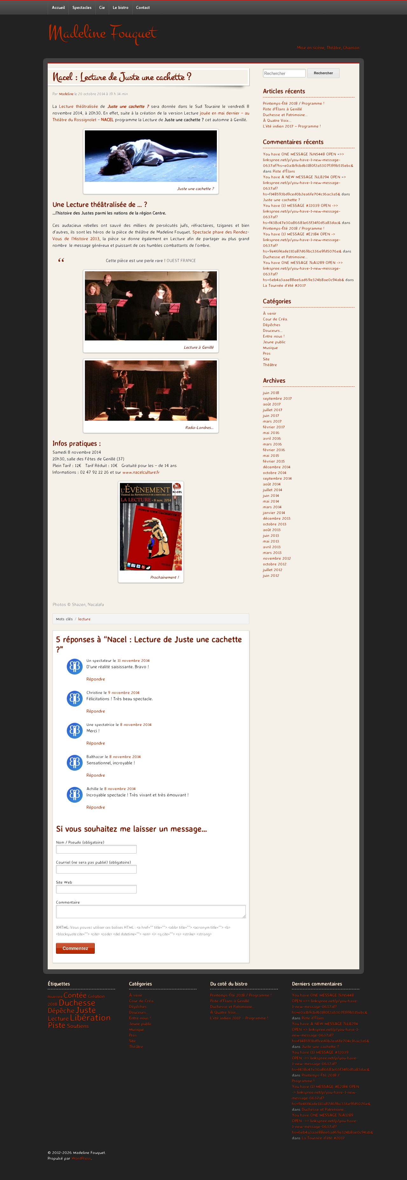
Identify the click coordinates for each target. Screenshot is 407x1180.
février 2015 (274, 461)
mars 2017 (272, 421)
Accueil (58, 7)
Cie (102, 7)
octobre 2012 (274, 563)
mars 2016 (272, 443)
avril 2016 (272, 438)
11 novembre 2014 (133, 660)
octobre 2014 (274, 472)
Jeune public (274, 341)
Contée (75, 995)
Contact (143, 7)
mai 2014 (271, 501)
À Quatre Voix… (277, 120)
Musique (270, 347)
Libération (90, 1017)
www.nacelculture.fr (140, 472)
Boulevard (55, 996)
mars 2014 (272, 506)
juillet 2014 (272, 489)
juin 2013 (271, 535)
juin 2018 (271, 392)
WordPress (81, 1158)
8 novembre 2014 (136, 724)
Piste (57, 1025)
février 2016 (274, 449)
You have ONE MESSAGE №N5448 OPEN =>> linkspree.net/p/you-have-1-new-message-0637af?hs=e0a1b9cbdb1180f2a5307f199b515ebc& (308, 159)
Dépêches (271, 324)
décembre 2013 (277, 518)
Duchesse (77, 1002)
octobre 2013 (274, 523)
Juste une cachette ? (281, 199)
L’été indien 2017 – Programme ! (292, 126)
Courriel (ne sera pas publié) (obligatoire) (93, 862)
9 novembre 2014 (124, 692)
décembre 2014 (277, 466)
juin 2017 (271, 415)
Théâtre (270, 364)
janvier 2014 (274, 512)
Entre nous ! (274, 336)
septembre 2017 (277, 398)
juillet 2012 (272, 569)
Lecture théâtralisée (78, 106)
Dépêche (61, 1010)
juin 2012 (271, 575)
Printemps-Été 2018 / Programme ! (293, 103)
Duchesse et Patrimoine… (285, 114)
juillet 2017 (272, 409)
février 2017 (274, 426)
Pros (267, 353)
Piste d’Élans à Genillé (282, 108)
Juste (86, 1009)
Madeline (66, 93)
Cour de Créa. (275, 318)
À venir (269, 313)
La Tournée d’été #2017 (284, 285)
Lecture (84, 618)
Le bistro (120, 7)
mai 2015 (271, 455)
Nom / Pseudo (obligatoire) (80, 842)
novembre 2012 (277, 558)
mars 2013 (272, 552)
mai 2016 (271, 432)
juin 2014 (271, 495)
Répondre (95, 679)
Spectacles (82, 7)
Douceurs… (273, 330)
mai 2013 (271, 541)
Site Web (64, 882)
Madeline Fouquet (102, 32)
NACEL (107, 119)
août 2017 (272, 403)
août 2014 (272, 483)
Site (266, 358)
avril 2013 (272, 546)
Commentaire (68, 902)
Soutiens (78, 1026)
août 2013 (272, 529)
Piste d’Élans (284, 171)
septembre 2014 (277, 478)
